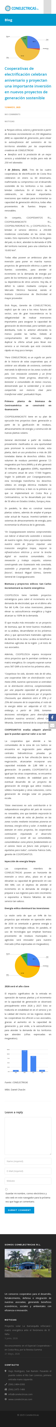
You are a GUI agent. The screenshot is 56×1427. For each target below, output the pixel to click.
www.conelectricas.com (20, 1399)
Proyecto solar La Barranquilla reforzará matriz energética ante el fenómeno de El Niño (27, 1330)
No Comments (12, 114)
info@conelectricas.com (20, 1394)
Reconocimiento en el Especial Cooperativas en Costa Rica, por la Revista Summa (27, 1347)
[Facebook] (28, 1422)
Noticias (9, 121)
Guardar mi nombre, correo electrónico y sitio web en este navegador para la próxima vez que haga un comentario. (27, 1197)
